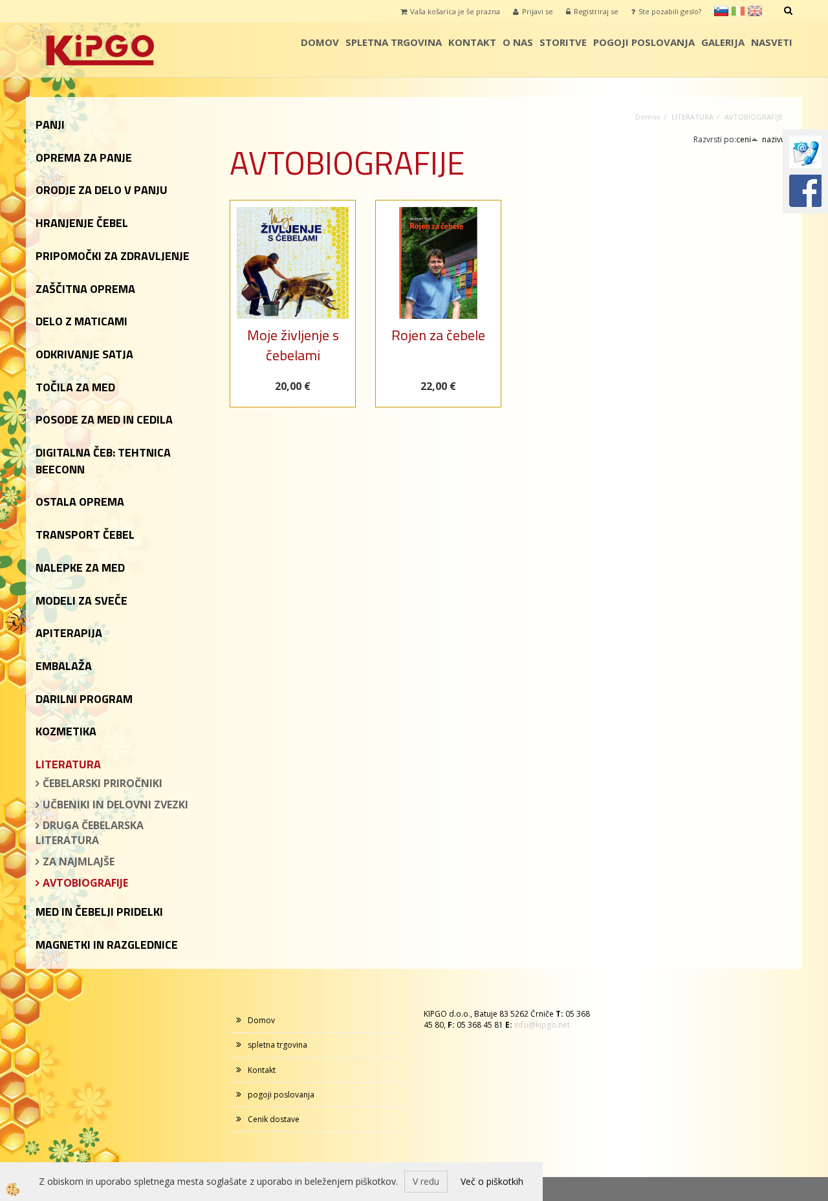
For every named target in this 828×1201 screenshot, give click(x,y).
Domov (320, 42)
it (738, 11)
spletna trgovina (393, 42)
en (755, 11)
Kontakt (472, 42)
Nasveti (771, 42)
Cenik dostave (274, 1119)
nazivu (773, 139)
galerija (723, 42)
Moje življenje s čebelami (293, 345)
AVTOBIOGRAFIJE (85, 883)
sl (721, 11)
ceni (743, 139)
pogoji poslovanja (644, 42)
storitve (563, 42)
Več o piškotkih (492, 1181)
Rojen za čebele (438, 335)
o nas (518, 42)
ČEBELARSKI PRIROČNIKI (102, 783)
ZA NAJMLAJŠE (78, 861)
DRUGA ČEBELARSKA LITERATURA (90, 832)
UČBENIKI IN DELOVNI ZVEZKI (115, 804)
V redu (426, 1181)
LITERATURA (692, 117)
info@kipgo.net (542, 1024)
